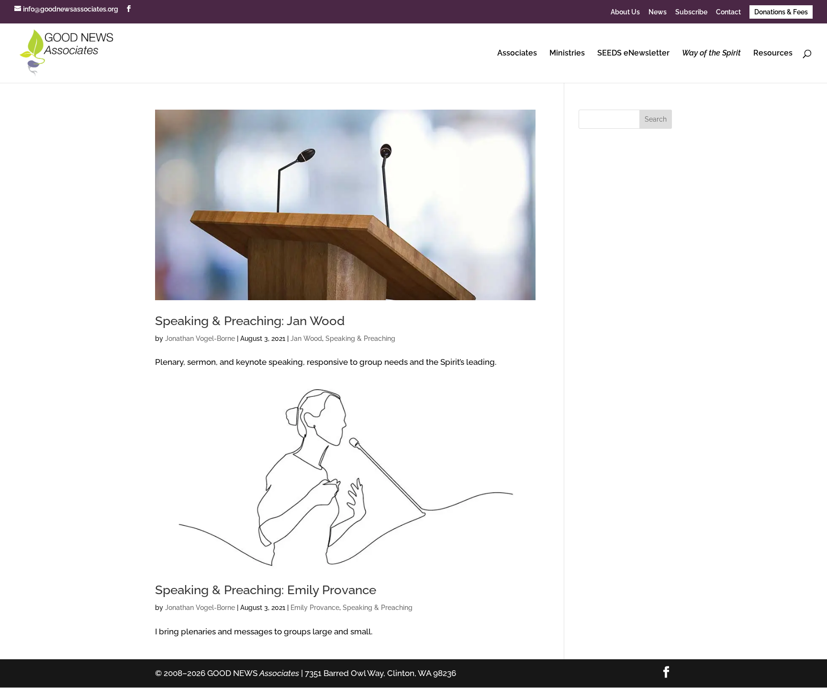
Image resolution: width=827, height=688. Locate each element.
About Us (625, 12)
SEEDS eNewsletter (633, 53)
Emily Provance (315, 607)
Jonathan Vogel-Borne (200, 338)
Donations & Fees (781, 12)
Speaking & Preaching (360, 338)
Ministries (567, 53)
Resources (773, 53)
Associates (517, 53)
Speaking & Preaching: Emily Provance (265, 590)
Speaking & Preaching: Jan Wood (250, 321)
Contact (728, 12)
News (657, 12)
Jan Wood (306, 338)
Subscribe (691, 12)
